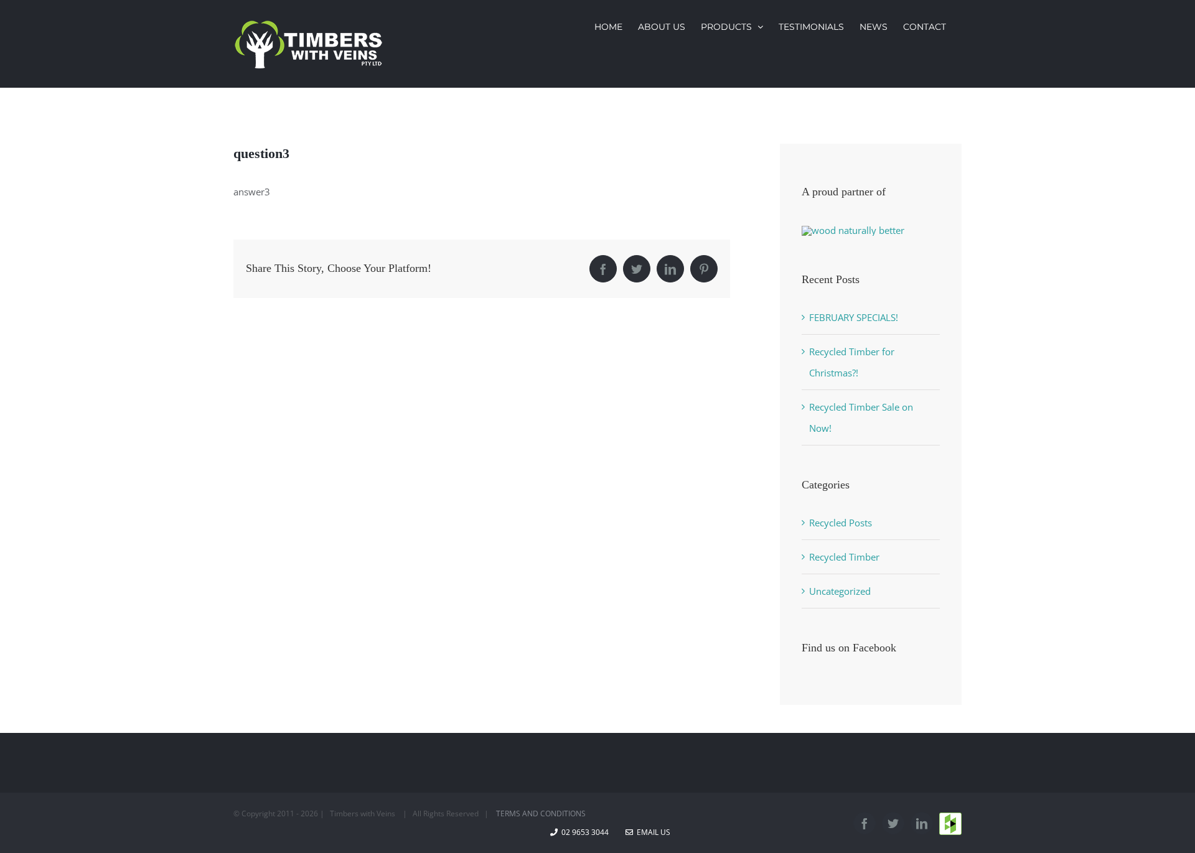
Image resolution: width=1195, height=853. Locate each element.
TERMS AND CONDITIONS (541, 813)
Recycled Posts (840, 522)
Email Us (651, 832)
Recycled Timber (844, 557)
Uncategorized (840, 591)
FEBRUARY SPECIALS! (853, 317)
